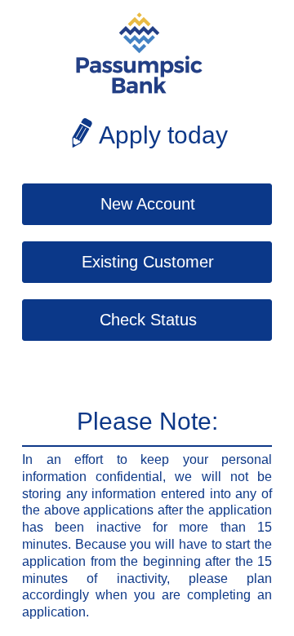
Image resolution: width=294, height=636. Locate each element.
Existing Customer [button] (148, 262)
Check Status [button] (148, 320)
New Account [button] (147, 204)
